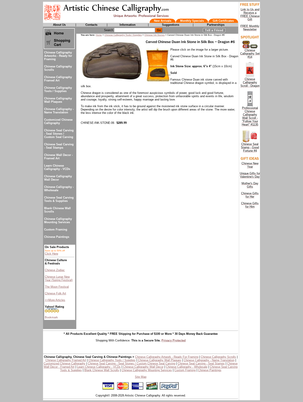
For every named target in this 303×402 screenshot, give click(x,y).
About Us (59, 24)
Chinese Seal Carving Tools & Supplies (59, 199)
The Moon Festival (57, 286)
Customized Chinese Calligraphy (58, 121)
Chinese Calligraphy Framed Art (58, 78)
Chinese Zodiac (55, 270)
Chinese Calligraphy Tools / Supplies (58, 89)
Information (128, 24)
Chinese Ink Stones (154, 35)
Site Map (140, 376)
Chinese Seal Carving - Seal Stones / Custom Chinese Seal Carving (131, 363)
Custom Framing (55, 229)
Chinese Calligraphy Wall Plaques (58, 100)
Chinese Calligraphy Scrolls (218, 357)
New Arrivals (162, 20)
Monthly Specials (192, 20)
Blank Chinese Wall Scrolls (101, 370)
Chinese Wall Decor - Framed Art (58, 156)
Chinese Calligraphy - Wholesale (186, 366)
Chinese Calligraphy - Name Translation (59, 110)
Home (99, 35)
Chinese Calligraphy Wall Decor (58, 178)
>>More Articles (55, 300)
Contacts (91, 24)
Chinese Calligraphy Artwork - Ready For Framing (166, 357)
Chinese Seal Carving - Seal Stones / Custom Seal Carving (59, 134)
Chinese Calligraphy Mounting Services (58, 220)
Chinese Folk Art (55, 293)
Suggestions (170, 24)
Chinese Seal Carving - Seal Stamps (59, 146)
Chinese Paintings (56, 236)
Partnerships (215, 24)
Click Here (51, 253)
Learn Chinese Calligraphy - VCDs (57, 167)
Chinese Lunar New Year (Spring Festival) (59, 278)
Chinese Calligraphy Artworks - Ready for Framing (58, 56)
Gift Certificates (223, 20)
